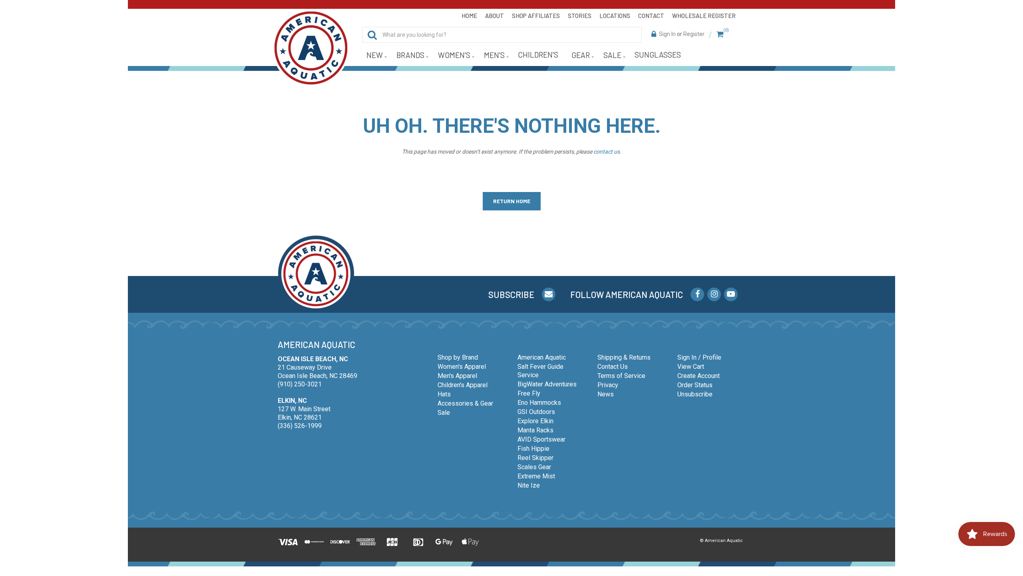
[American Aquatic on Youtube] (731, 294)
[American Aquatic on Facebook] (697, 294)
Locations (614, 15)
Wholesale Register (704, 15)
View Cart (690, 366)
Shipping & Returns (624, 357)
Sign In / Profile (699, 357)
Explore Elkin (535, 421)
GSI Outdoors (536, 412)
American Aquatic (541, 357)
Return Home (511, 201)
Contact (651, 15)
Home (469, 15)
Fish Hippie (533, 448)
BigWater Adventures (547, 384)
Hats (444, 394)
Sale (444, 412)
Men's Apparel (457, 376)
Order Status (695, 385)
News (605, 394)
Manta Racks (535, 430)
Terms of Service (621, 376)
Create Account (698, 376)
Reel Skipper (535, 458)
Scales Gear (534, 467)
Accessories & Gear (465, 403)
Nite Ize (528, 485)
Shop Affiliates (536, 15)
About (494, 15)
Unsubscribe (695, 394)
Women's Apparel (462, 366)
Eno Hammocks (539, 402)
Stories (579, 15)
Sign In (667, 34)
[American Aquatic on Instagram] (714, 294)
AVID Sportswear (541, 439)
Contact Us (612, 366)
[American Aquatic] (311, 48)
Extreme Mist (536, 476)
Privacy (607, 385)
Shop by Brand (458, 357)
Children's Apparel (463, 385)
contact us (606, 151)
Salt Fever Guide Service (540, 371)
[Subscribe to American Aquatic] (548, 294)
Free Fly (528, 393)
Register (694, 34)
